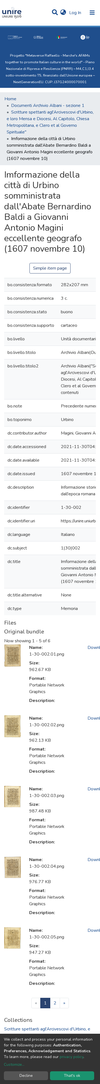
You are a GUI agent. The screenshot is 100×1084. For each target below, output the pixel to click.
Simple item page (50, 268)
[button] (63, 12)
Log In (75, 13)
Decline (26, 1075)
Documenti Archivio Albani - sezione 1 (47, 105)
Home (10, 99)
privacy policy (71, 1056)
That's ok (72, 1075)
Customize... (14, 1064)
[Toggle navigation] (92, 12)
